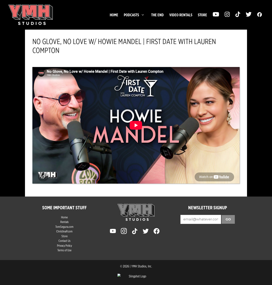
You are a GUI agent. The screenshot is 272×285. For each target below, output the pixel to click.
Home (114, 14)
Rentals (64, 222)
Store (64, 236)
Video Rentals (180, 14)
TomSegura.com (64, 226)
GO (228, 219)
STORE (202, 14)
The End (157, 14)
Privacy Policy (64, 245)
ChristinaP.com (64, 231)
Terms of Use (64, 250)
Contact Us (64, 241)
